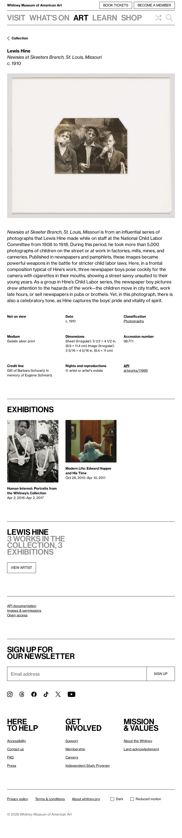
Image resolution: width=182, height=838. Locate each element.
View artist (21, 567)
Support (71, 741)
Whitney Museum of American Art (34, 5)
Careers (71, 757)
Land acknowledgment (141, 749)
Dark (119, 799)
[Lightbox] (91, 145)
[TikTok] (46, 694)
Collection (20, 38)
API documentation (21, 606)
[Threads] (22, 694)
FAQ (10, 757)
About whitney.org (86, 799)
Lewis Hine (18, 50)
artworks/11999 (136, 370)
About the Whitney (138, 741)
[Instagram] (10, 694)
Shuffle (158, 18)
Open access (17, 615)
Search (169, 18)
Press (11, 765)
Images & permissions (24, 610)
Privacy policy (17, 799)
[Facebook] (34, 694)
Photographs (134, 321)
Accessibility (16, 741)
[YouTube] (71, 694)
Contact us (15, 749)
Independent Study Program (87, 765)
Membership (75, 749)
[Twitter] (58, 694)
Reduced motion (148, 799)
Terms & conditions (50, 799)
